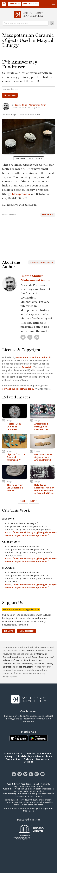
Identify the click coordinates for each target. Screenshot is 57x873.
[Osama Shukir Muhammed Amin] (23, 337)
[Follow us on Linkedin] (31, 775)
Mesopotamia (21, 194)
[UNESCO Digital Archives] (28, 831)
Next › (22, 500)
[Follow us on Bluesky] (25, 775)
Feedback (47, 753)
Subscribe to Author (30, 114)
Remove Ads (47, 214)
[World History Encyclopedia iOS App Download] (19, 738)
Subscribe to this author (41, 262)
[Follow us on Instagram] (37, 775)
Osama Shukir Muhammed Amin (30, 105)
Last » (34, 500)
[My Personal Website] (36, 337)
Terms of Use (13, 759)
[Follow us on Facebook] (14, 775)
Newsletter (33, 753)
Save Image (9, 114)
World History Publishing (15, 789)
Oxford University (27, 650)
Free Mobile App (30, 4)
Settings (28, 761)
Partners (28, 759)
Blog (9, 756)
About (7, 753)
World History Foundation (19, 784)
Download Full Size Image (28, 158)
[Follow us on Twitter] (20, 775)
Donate (8, 631)
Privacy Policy (42, 756)
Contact (18, 753)
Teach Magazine (24, 666)
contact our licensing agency (18, 388)
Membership (14, 4)
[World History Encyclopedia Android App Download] (38, 738)
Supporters (42, 759)
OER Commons (24, 663)
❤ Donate (10, 95)
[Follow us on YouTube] (42, 775)
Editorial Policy (23, 756)
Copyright (26, 367)
